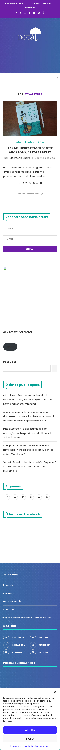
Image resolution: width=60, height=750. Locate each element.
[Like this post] (19, 182)
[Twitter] (20, 13)
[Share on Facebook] (23, 182)
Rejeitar (30, 738)
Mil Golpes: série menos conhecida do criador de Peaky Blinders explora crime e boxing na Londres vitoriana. (27, 400)
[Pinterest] (29, 13)
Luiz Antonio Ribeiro (19, 158)
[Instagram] (25, 13)
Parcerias (47, 3)
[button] (55, 691)
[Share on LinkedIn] (34, 182)
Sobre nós (30, 7)
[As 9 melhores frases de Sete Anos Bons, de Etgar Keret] (30, 118)
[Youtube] (34, 13)
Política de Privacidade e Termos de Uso (30, 746)
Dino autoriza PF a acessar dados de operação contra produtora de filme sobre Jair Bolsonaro (28, 433)
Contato (8, 593)
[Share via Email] (41, 182)
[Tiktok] (43, 13)
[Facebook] (16, 13)
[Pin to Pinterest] (30, 182)
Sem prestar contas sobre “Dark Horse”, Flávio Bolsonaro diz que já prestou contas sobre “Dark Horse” (28, 450)
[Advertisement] (31, 56)
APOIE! (10, 346)
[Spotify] (39, 13)
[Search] (56, 78)
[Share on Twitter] (26, 182)
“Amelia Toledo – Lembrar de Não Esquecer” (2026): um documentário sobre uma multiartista (29, 466)
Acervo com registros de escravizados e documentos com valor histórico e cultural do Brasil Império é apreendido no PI (28, 416)
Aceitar (30, 730)
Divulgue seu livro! (14, 3)
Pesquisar (9, 362)
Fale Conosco (33, 3)
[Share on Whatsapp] (37, 182)
